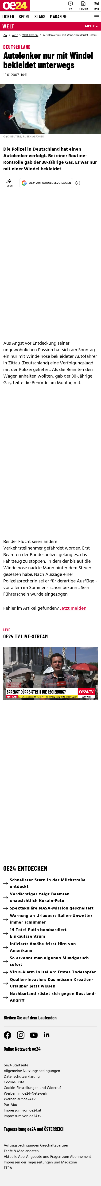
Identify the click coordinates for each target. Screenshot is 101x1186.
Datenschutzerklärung (22, 1077)
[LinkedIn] (47, 1035)
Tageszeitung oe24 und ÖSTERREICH (34, 1129)
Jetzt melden (73, 608)
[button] (51, 674)
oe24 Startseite (16, 1065)
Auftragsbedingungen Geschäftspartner (36, 1146)
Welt (8, 26)
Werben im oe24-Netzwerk (25, 1094)
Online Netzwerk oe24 (22, 1049)
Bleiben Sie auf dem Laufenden (30, 1017)
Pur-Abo (10, 1105)
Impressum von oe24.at (22, 1111)
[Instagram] (20, 1035)
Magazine (58, 16)
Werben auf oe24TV (20, 1099)
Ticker (8, 16)
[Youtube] (34, 1035)
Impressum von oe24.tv (22, 1116)
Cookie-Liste (14, 1082)
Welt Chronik (30, 35)
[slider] (28, 692)
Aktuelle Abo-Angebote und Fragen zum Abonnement (47, 1157)
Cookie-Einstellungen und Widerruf (32, 1088)
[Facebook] (7, 1035)
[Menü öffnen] (96, 16)
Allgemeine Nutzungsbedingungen (32, 1071)
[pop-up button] (82, 692)
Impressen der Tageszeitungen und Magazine (40, 1162)
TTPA (8, 1168)
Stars (40, 16)
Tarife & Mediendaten (21, 1151)
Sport (24, 16)
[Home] (5, 35)
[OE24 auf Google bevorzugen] (78, 183)
